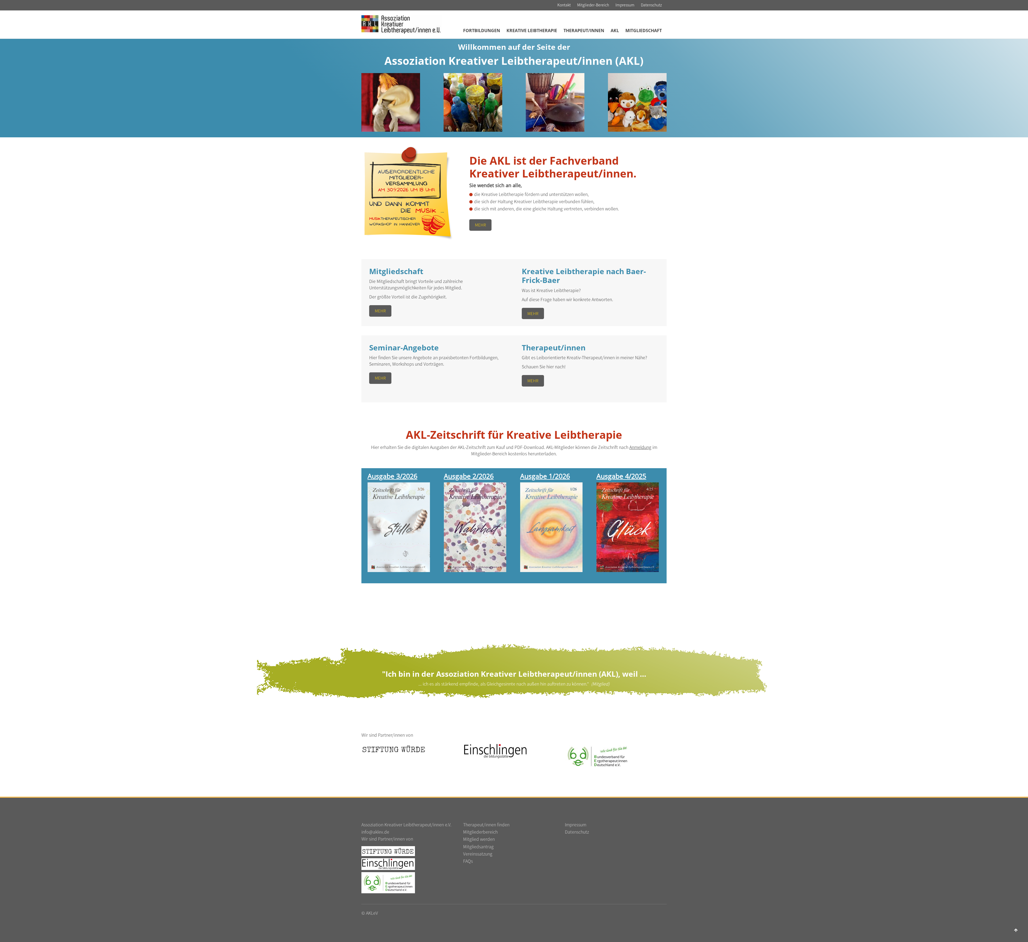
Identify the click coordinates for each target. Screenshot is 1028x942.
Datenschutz (651, 4)
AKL (615, 30)
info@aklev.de (375, 831)
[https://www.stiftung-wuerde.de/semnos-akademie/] (388, 851)
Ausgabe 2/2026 (469, 476)
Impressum (624, 4)
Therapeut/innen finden (486, 824)
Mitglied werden (479, 839)
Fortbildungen (481, 30)
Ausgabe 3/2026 (392, 476)
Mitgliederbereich (480, 831)
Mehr (480, 225)
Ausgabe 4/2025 (621, 476)
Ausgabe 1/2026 (545, 476)
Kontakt (564, 4)
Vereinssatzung (477, 853)
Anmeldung (640, 447)
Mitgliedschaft (643, 30)
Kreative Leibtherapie (532, 30)
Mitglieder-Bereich (593, 4)
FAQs (468, 861)
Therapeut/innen (584, 30)
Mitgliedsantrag (478, 846)
